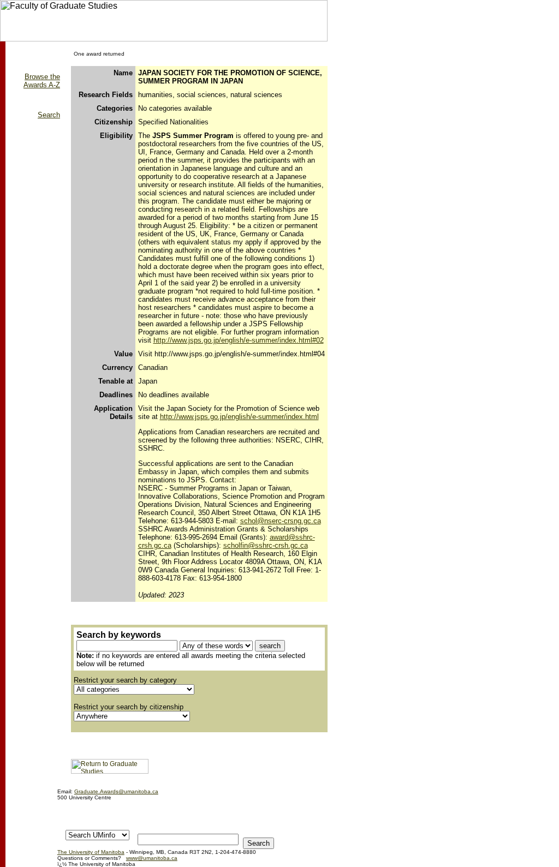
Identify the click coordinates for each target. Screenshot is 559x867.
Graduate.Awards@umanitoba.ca (116, 791)
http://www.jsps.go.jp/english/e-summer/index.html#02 (238, 340)
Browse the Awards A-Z (41, 81)
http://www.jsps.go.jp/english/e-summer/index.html (239, 416)
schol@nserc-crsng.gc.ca (280, 521)
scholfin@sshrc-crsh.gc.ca (265, 545)
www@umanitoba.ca (151, 858)
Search (49, 115)
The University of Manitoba (90, 852)
